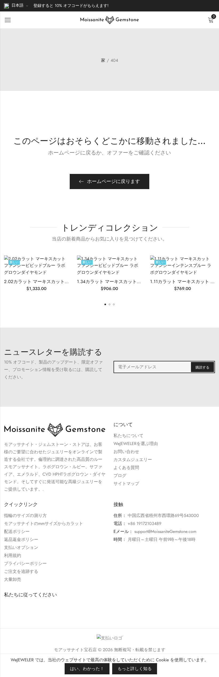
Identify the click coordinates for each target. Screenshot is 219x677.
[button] (105, 304)
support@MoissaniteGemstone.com (165, 531)
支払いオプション (21, 547)
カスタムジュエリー (133, 459)
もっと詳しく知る (135, 669)
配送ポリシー (17, 531)
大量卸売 (12, 579)
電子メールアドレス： (164, 367)
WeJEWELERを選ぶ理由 (136, 444)
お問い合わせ (126, 451)
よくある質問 (126, 467)
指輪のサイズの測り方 (25, 515)
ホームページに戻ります (113, 181)
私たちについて (128, 436)
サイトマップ (126, 483)
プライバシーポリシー (25, 563)
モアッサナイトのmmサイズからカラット (43, 523)
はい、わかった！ (87, 669)
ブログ (120, 475)
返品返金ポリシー (21, 539)
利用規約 (12, 555)
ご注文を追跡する (21, 571)
